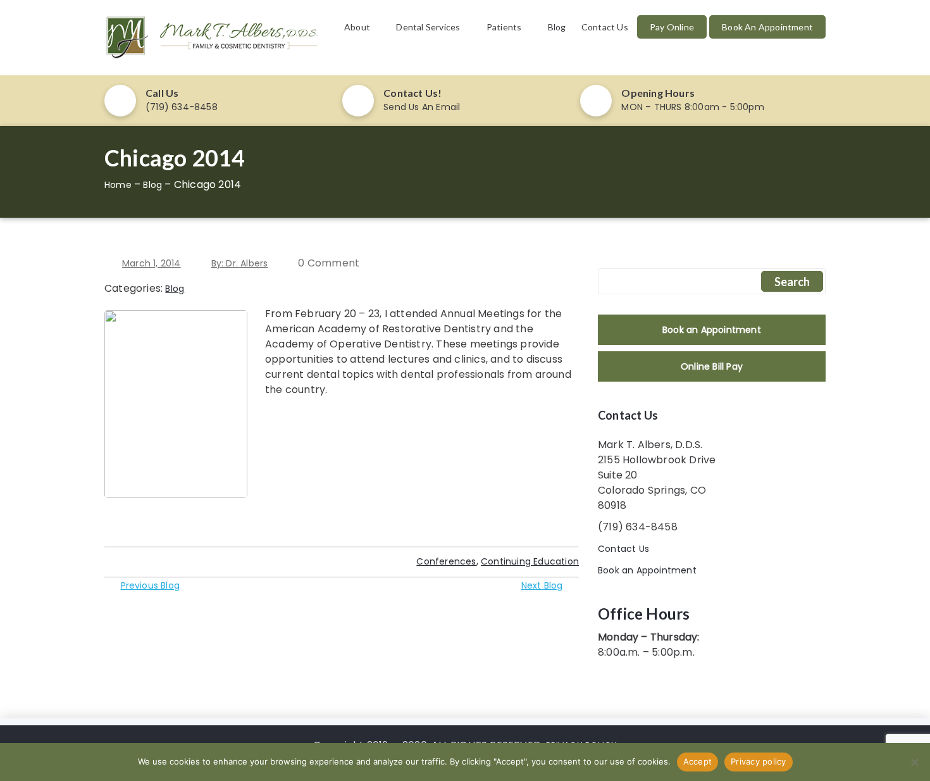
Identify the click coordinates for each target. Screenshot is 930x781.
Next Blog (542, 585)
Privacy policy (758, 761)
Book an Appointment (767, 27)
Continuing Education (530, 561)
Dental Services (428, 27)
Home (118, 184)
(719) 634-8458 (182, 107)
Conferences (446, 561)
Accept (697, 761)
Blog (557, 27)
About (357, 27)
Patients (504, 27)
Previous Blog (150, 585)
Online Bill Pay (712, 366)
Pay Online (672, 27)
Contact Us (604, 27)
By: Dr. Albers (239, 263)
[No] (914, 762)
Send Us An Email (421, 107)
